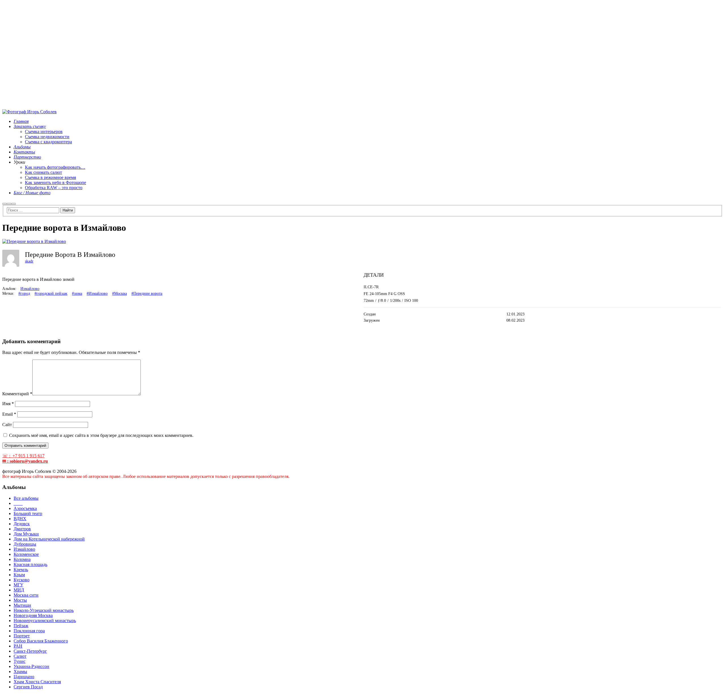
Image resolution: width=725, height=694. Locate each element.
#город (24, 293)
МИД (19, 590)
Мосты (20, 600)
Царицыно (24, 676)
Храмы (20, 671)
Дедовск (22, 523)
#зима (77, 293)
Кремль (21, 569)
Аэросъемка (25, 508)
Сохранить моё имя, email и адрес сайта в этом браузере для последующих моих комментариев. (101, 435)
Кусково (21, 579)
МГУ (18, 584)
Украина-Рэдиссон (31, 666)
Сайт (7, 424)
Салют (20, 656)
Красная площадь (30, 564)
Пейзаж (21, 625)
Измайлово (29, 289)
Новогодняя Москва (33, 615)
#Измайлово (97, 293)
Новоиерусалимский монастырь (45, 620)
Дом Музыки (26, 533)
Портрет (22, 635)
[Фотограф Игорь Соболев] (29, 111)
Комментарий (17, 393)
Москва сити (26, 595)
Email (9, 414)
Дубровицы (25, 544)
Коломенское (26, 554)
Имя (8, 403)
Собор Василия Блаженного (41, 641)
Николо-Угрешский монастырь (44, 610)
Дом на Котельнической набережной (49, 539)
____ (18, 503)
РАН (18, 646)
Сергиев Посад (28, 686)
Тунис (19, 661)
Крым (19, 574)
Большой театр (28, 513)
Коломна (22, 559)
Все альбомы (26, 498)
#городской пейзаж (51, 293)
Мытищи (22, 605)
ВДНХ (20, 518)
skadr (29, 261)
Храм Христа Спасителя (37, 681)
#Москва (119, 293)
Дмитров (22, 528)
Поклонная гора (29, 630)
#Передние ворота (146, 293)
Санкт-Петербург (30, 651)
